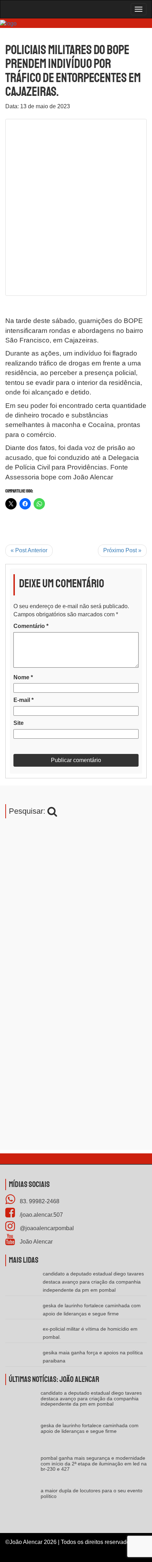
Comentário (30, 626)
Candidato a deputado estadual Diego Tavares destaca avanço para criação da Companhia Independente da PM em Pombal (93, 1282)
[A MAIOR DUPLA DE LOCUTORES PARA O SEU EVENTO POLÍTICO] (23, 1502)
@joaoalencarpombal (46, 1228)
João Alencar (35, 1242)
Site (18, 723)
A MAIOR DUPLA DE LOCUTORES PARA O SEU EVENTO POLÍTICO (91, 1493)
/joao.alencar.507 (40, 1215)
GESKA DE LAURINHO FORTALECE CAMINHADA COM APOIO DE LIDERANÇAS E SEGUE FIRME (90, 1428)
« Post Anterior (29, 550)
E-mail (23, 700)
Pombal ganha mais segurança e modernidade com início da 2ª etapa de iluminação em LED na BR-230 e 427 (94, 1463)
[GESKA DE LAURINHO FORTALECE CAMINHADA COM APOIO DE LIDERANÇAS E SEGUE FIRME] (23, 1437)
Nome (23, 677)
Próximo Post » (122, 550)
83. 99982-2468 (38, 1201)
